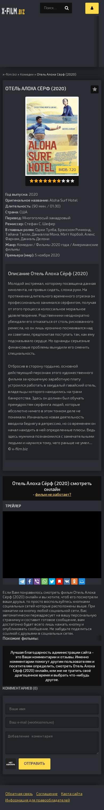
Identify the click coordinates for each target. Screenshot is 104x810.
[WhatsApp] (44, 581)
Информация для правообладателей (37, 800)
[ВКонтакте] (67, 581)
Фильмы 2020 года (52, 244)
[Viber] (37, 581)
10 (72, 181)
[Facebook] (29, 581)
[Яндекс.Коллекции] (59, 581)
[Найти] (66, 8)
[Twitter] (52, 581)
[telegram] (22, 581)
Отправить (34, 764)
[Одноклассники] (74, 581)
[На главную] (13, 8)
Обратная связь (19, 793)
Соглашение (47, 793)
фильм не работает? (53, 494)
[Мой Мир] (82, 581)
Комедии (25, 244)
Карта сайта (71, 793)
